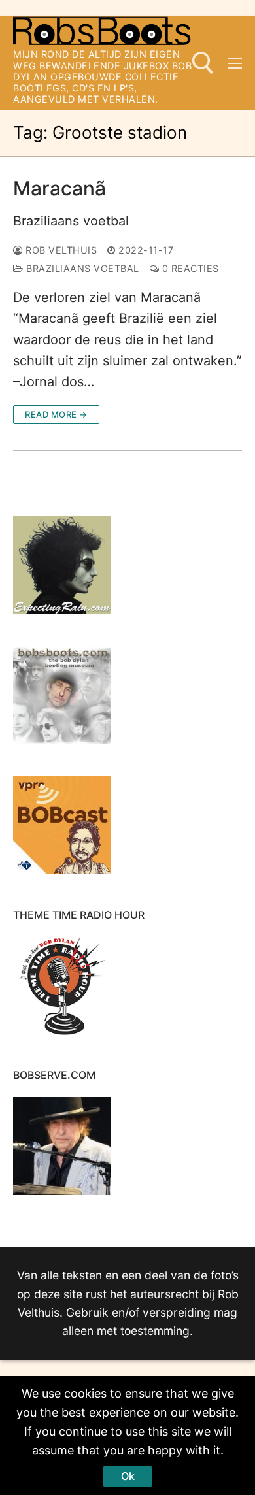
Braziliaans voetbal (71, 221)
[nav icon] (235, 63)
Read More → (56, 414)
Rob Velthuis (60, 249)
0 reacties (189, 268)
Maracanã (59, 188)
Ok (128, 1476)
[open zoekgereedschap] (203, 63)
